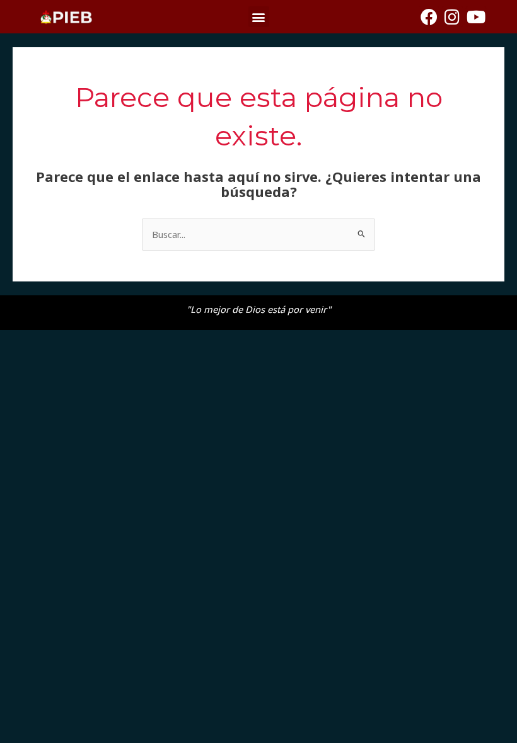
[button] (258, 16)
